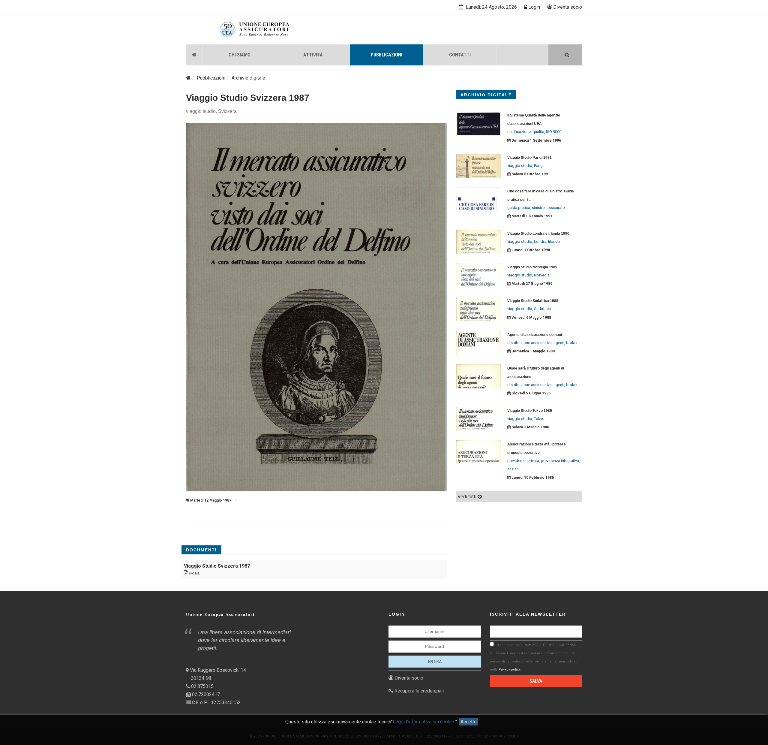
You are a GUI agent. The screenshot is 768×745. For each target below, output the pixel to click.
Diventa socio (567, 7)
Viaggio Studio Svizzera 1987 (247, 98)
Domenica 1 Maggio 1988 (533, 351)
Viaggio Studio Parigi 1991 (529, 157)
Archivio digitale (248, 78)
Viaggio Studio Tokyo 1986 (529, 411)
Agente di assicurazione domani (534, 335)
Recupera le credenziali (418, 691)
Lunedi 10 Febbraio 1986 (532, 477)
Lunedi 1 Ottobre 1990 (530, 250)
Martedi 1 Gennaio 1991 (531, 216)
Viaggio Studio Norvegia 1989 (532, 267)
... (530, 200)
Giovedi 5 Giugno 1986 (530, 393)
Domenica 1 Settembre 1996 (536, 140)
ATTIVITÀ (313, 55)
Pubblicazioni (211, 78)
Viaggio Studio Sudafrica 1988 (532, 301)
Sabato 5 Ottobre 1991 (530, 174)
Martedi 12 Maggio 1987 (210, 500)
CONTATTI (460, 55)
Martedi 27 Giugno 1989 (531, 284)
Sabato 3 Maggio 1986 (530, 427)
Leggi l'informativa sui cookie (424, 722)
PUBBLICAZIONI (386, 55)
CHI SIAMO (239, 55)
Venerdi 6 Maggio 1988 (531, 317)
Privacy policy (509, 669)
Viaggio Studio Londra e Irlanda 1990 (538, 233)
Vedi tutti (468, 496)
